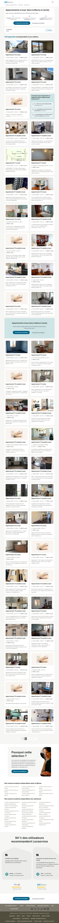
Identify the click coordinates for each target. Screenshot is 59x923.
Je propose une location (38, 23)
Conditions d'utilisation (10, 921)
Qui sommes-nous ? (11, 905)
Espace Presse (30, 905)
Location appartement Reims (12, 802)
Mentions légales (43, 905)
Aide (52, 905)
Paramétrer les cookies (49, 921)
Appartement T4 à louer (13, 109)
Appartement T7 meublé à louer (16, 413)
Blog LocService (16, 918)
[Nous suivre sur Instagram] (38, 908)
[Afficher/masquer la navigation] (53, 2)
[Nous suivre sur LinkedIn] (47, 908)
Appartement (12, 916)
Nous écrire (14, 909)
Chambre (28, 916)
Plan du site (35, 913)
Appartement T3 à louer (38, 55)
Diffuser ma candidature (19, 771)
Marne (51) (20, 5)
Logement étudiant (45, 916)
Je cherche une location (21, 23)
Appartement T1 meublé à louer (41, 135)
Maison (18, 916)
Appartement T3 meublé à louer (16, 135)
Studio (23, 916)
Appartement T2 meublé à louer (41, 219)
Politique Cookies (38, 921)
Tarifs (21, 905)
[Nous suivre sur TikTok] (41, 908)
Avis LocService (25, 918)
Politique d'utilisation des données (24, 921)
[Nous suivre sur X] (35, 908)
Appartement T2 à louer (13, 55)
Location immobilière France (11, 5)
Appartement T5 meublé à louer (16, 638)
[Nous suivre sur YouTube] (44, 908)
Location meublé (36, 916)
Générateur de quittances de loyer (38, 918)
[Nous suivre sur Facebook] (32, 908)
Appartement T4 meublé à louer (41, 248)
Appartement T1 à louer (13, 163)
